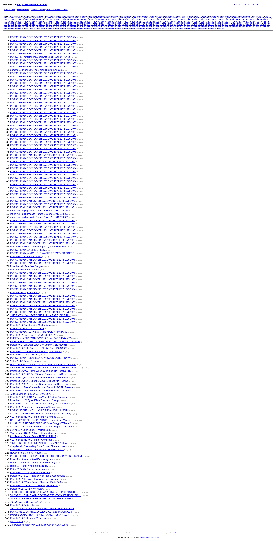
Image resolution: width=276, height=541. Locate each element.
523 (123, 26)
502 (50, 26)
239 (205, 19)
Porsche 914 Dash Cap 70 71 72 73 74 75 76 (33, 335)
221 (143, 19)
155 (183, 18)
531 (150, 26)
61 (158, 16)
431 (71, 25)
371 (130, 23)
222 (147, 19)
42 (109, 16)
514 (92, 26)
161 (204, 18)
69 (179, 16)
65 (168, 16)
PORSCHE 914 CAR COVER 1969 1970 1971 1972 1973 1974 (42, 161)
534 (161, 26)
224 (154, 19)
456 (157, 25)
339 (19, 23)
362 (99, 23)
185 (19, 19)
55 (143, 16)
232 (181, 19)
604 (137, 28)
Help (235, 5)
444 (116, 25)
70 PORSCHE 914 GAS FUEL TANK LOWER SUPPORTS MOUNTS (45, 492)
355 (74, 23)
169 (232, 18)
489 (5, 26)
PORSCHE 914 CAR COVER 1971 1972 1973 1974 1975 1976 (42, 155)
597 (112, 28)
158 (194, 18)
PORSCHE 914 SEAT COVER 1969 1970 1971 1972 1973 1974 (43, 37)
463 (181, 25)
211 (109, 19)
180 (270, 18)
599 (119, 28)
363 (102, 23)
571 (23, 28)
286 (102, 21)
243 (219, 19)
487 (264, 25)
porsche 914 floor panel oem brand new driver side (36, 70)
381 (164, 23)
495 (26, 26)
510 (78, 26)
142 (138, 18)
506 (64, 26)
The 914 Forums (23, 10)
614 (171, 28)
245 (226, 19)
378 (154, 23)
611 (161, 28)
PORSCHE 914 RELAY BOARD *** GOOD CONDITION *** (40, 358)
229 (171, 19)
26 (68, 16)
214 (119, 19)
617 (181, 28)
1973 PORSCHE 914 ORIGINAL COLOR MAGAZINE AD (39, 443)
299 (147, 21)
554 (230, 26)
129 (94, 18)
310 (185, 21)
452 (143, 25)
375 (143, 23)
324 (233, 21)
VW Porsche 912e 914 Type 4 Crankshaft (31, 440)
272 (54, 21)
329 (250, 21)
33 (86, 16)
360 (92, 23)
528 (140, 26)
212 (112, 19)
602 (130, 28)
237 (199, 19)
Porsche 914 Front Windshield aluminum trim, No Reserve (39, 390)
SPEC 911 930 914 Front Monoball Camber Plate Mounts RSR (42, 508)
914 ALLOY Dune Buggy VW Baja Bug (30, 430)
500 (43, 26)
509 (74, 26)
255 (261, 19)
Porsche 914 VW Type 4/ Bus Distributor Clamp (34, 400)
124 (76, 18)
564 (264, 26)
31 (81, 16)
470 (206, 25)
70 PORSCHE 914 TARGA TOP (26, 502)
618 (185, 28)
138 (125, 18)
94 (244, 16)
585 (71, 28)
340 (23, 23)
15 (39, 16)
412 (5, 25)
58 (150, 16)
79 (205, 16)
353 (68, 23)
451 (140, 25)
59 (153, 16)
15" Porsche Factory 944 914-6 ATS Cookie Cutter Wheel (39, 525)
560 (250, 26)
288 (109, 21)
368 (119, 23)
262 (19, 21)
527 (136, 26)
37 (96, 16)
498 (37, 26)
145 (149, 18)
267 (37, 21)
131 (100, 18)
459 (168, 25)
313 (195, 21)
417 (23, 25)
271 (50, 21)
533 (157, 26)
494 (23, 26)
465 (188, 25)
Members (248, 5)
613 (167, 28)
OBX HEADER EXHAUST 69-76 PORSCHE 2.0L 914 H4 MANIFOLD (46, 367)
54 (140, 16)
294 (130, 21)
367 (116, 23)
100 (259, 16)
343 (33, 23)
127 (87, 18)
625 (209, 28)
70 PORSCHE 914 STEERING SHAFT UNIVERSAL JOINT (40, 498)
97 (251, 16)
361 (95, 23)
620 (192, 28)
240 (209, 19)
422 (40, 25)
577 (43, 28)
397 (219, 23)
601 (126, 28)
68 (176, 16)
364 (106, 23)
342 (30, 23)
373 (137, 23)
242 (216, 19)
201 (74, 19)
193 (47, 19)
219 (136, 19)
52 (135, 16)
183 (12, 19)
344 (37, 23)
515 (95, 26)
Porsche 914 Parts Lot (21, 505)
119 (59, 18)
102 (266, 16)
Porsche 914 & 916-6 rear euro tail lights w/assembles (37, 476)
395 (212, 23)
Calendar (256, 5)
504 (57, 26)
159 (197, 18)
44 (114, 16)
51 (132, 16)
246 (230, 19)
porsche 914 (16, 521)
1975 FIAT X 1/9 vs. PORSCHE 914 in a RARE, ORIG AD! (40, 315)
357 (81, 23)
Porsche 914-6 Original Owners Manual (30, 472)
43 (112, 16)
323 (230, 21)
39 (101, 16)
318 (212, 21)
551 (219, 26)
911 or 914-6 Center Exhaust (24, 361)
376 (147, 23)
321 (223, 21)
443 (112, 25)
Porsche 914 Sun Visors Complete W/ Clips (32, 407)
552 (223, 26)
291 (119, 21)
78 (202, 16)
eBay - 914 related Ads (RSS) (32, 4)
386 (181, 23)
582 (61, 28)
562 (257, 26)
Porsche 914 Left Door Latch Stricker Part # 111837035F (39, 345)
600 (123, 28)
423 (43, 25)
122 (69, 18)
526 (133, 26)
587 (78, 28)
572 (26, 28)
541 (185, 26)
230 (174, 19)
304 (164, 21)
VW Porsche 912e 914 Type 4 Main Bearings (33, 417)
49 (127, 16)
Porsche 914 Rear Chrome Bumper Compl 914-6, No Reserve (41, 387)
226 (161, 19)
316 (205, 21)
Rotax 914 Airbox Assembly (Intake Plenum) (32, 462)
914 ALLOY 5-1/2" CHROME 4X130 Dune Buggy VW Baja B (41, 426)
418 (26, 25)
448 (130, 25)
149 (163, 18)
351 (61, 23)
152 (173, 18)
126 (83, 18)
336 (9, 23)
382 (168, 23)
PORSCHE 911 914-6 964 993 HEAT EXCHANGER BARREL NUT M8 (46, 456)
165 (218, 18)
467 (195, 25)
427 (57, 25)
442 (109, 25)
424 (47, 25)
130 (97, 18)
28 (73, 16)
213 (116, 19)
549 (212, 26)
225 (157, 19)
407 (254, 23)
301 (154, 21)
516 (98, 26)
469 (202, 25)
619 (188, 28)
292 (123, 21)
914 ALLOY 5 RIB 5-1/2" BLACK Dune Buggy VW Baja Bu (40, 413)
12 (31, 16)
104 (9, 18)
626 (212, 28)
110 (30, 18)
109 (26, 18)
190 (37, 19)
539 (178, 26)
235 (192, 19)
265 (30, 21)
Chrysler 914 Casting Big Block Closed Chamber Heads (38, 446)
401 (233, 23)
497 (33, 26)
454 (150, 25)
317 (209, 21)
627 (216, 28)
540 (181, 26)
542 (188, 26)
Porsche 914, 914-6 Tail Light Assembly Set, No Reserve (39, 377)
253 (254, 19)
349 (54, 23)
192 (43, 19)
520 (112, 26)
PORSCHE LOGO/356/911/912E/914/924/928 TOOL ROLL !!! (41, 512)
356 (78, 23)
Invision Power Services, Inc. (149, 537)
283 (92, 21)
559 (247, 26)
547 (205, 26)
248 (236, 19)
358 (85, 23)
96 (249, 16)
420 (33, 25)
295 (133, 21)
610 (157, 28)
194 (50, 19)
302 (157, 21)
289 (112, 21)
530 (147, 26)
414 (12, 25)
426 (54, 25)
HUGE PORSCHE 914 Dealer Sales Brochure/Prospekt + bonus (43, 364)
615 (174, 28)
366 (112, 23)
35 (91, 16)
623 (202, 28)
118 (56, 18)
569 (16, 28)
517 (102, 26)
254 (257, 19)
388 (188, 23)
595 (106, 28)
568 (12, 28)
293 (126, 21)
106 (16, 18)
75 (194, 16)
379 (157, 23)
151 (169, 18)
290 (116, 21)
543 (192, 26)
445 (119, 25)
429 (64, 25)
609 (154, 28)
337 (12, 23)
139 (128, 18)
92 (238, 16)
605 (140, 28)
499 (40, 26)
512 (85, 26)
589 (85, 28)
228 (167, 19)
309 (181, 21)
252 (250, 19)
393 (206, 23)
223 (150, 19)
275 (64, 21)
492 (16, 26)
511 (81, 26)
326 (240, 21)
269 (43, 21)
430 (68, 25)
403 (240, 23)
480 (240, 25)
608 (150, 28)
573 (30, 28)
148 (159, 18)
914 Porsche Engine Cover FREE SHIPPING (33, 436)
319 (216, 21)
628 (219, 28)
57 (148, 16)
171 (238, 18)
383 (171, 23)
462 (178, 25)
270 (47, 21)
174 (249, 18)
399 (226, 23)
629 (223, 28)
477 (230, 25)
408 (257, 23)
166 (221, 18)
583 (64, 28)
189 (33, 19)
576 (40, 28)
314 (199, 21)
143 (142, 18)
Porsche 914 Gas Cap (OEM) (25, 354)
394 (209, 23)
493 (19, 26)
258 (5, 21)
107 (19, 18)
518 (105, 26)
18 (47, 16)
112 (36, 18)
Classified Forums (38, 10)
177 (259, 18)
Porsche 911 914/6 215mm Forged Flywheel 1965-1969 (38, 246)
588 (81, 28)
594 (102, 28)
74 (192, 16)
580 (54, 28)
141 (135, 18)
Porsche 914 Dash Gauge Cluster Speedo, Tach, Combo (39, 403)
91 (236, 16)
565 (268, 26)
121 (66, 18)
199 (68, 19)
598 (116, 28)
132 (104, 18)
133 (107, 18)
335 (5, 23)
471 (209, 25)
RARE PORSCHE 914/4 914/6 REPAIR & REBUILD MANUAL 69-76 (45, 341)
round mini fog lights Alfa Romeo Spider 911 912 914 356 (39, 210)
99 (256, 16)
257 (268, 19)
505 (61, 26)
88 (228, 16)
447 (126, 25)
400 (230, 23)
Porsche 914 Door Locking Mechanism (30, 325)
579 (50, 28)
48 (124, 16)
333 (264, 21)
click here (178, 533)
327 (243, 21)
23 (60, 16)
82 (212, 16)
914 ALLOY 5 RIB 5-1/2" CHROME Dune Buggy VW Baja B (40, 423)
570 (19, 28)
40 (104, 16)
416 (19, 25)
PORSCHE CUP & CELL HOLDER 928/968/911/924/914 (39, 410)
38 (99, 16)
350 (57, 23)
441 (106, 25)
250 (243, 19)
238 (202, 19)
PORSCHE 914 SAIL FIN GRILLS (27, 250)
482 (247, 25)
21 (55, 16)
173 (245, 18)
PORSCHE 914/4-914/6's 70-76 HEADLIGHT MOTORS (38, 332)
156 (187, 18)
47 (122, 16)
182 (9, 19)
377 (150, 23)
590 (88, 28)
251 (247, 19)
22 (57, 16)
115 (46, 18)
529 (143, 26)
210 (106, 19)
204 (85, 19)
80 (207, 16)
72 (187, 16)
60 (156, 16)
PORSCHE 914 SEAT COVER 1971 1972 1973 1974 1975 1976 (43, 40)
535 (164, 26)
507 (68, 26)
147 (156, 18)
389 (192, 23)
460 (171, 25)
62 (161, 16)
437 (92, 25)
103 (5, 18)
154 (180, 18)
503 (54, 26)
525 (130, 26)
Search (241, 5)
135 (114, 18)
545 (199, 26)
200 (71, 19)
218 (133, 19)
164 (214, 18)
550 (216, 26)
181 (5, 19)
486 (261, 25)
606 (143, 28)
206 (92, 19)
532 (154, 26)
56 (145, 16)
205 (88, 19)
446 (123, 25)
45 (117, 16)
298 (143, 21)
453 (147, 25)
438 (95, 25)
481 (244, 25)
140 (132, 18)
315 (202, 21)
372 (133, 23)
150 (166, 18)
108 (23, 18)
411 (268, 23)
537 (171, 26)
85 (220, 16)
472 (212, 25)
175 (252, 18)
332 (261, 21)
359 (88, 23)
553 (226, 26)
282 (88, 21)
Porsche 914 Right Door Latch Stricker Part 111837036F (38, 348)
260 (12, 21)
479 (237, 25)
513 (88, 26)
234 (188, 19)
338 (16, 23)
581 (57, 28)
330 (254, 21)
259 (9, 21)
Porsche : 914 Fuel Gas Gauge (26, 266)
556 (236, 26)
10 (26, 16)
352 (64, 23)
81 (210, 16)
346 (43, 23)
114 (43, 18)
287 (106, 21)
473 (216, 25)
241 (212, 19)
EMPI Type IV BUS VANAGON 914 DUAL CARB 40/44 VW (40, 338)
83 (215, 16)
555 (233, 26)
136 (118, 18)
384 (175, 23)
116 (49, 18)
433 (78, 25)
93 (241, 16)
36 (93, 16)
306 (171, 21)
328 (247, 21)
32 (83, 16)
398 (223, 23)
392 (202, 23)
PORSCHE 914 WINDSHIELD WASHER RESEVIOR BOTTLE (42, 253)
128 (90, 18)
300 (150, 21)
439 (99, 25)
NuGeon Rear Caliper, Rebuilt (25, 453)
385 (178, 23)
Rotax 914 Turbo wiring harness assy (29, 466)
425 (50, 25)
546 (202, 26)
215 (123, 19)
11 (29, 16)
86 (223, 16)
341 (26, 23)
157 (190, 18)
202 (78, 19)
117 (53, 18)
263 (23, 21)
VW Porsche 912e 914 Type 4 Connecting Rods (34, 433)
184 (16, 19)
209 (102, 19)
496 (30, 26)
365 (109, 23)
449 (133, 25)
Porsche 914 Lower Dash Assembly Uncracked (34, 485)
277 (71, 21)
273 (57, 21)
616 (178, 28)
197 (61, 19)
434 (81, 25)
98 (254, 16)
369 (123, 23)
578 (47, 28)
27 (70, 16)
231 (178, 19)
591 (92, 28)
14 (37, 16)
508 (71, 26)
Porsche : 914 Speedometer (24, 292)
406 (250, 23)
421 (37, 25)
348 (50, 23)
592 (95, 28)
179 (266, 18)
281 (85, 21)
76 (197, 16)
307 (175, 21)
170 (235, 18)
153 (176, 18)
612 (164, 28)
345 (40, 23)
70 (181, 16)
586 (74, 28)
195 (54, 19)
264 (26, 21)
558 (243, 26)
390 (195, 23)
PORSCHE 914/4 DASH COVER (27, 328)
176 (256, 18)
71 (184, 16)
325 (236, 21)
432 (74, 25)
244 (223, 19)
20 (52, 16)
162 (207, 18)
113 (39, 18)
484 (254, 25)
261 (16, 21)
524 (126, 26)
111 (33, 18)
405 (247, 23)
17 (44, 16)
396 (216, 23)
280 (81, 21)
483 (250, 25)
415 (16, 25)
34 (88, 16)
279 (78, 21)
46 (119, 16)
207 (95, 19)
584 (68, 28)
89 (231, 16)
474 (219, 25)
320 (219, 21)
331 (257, 21)
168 (228, 18)
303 (161, 21)
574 (33, 28)
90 (233, 16)
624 (205, 28)
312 (192, 21)
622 (199, 28)
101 (263, 16)
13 (34, 16)
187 (26, 19)
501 (47, 26)
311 (188, 21)
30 (78, 16)
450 (137, 25)
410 (264, 23)
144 (145, 18)
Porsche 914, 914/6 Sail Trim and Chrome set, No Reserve (40, 374)
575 (37, 28)
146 (152, 18)
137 (121, 18)
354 (71, 23)
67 (174, 16)
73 (189, 16)
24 (62, 16)
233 (185, 19)
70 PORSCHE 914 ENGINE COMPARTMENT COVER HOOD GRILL (45, 495)
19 (49, 16)
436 (88, 25)
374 (140, 23)
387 (185, 23)
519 (109, 26)
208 (99, 19)
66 (171, 16)
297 (140, 21)
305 (168, 21)
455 (154, 25)
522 (119, 26)
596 (109, 28)
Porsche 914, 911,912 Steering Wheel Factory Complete (39, 397)
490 (9, 26)
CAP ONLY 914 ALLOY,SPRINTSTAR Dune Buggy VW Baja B (42, 420)
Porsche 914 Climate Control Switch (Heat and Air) (36, 351)
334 (268, 21)
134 (111, 18)
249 (240, 19)
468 (199, 25)
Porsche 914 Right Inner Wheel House (29, 518)
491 (12, 26)
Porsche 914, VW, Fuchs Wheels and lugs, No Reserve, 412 (40, 371)
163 (211, 18)
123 (73, 18)
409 (261, 23)
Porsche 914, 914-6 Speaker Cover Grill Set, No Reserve (39, 381)
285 (99, 21)
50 (130, 16)
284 (95, 21)
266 (33, 21)
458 (164, 25)
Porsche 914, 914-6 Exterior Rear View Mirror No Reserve (39, 384)
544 (195, 26)
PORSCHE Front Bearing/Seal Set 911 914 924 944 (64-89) (40, 57)
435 (85, 25)
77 (200, 16)
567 (9, 28)
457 (161, 25)
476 (226, 25)
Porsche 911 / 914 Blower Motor (26, 489)
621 (195, 28)
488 (268, 25)
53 (137, 16)
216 (126, 19)
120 (63, 18)
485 (257, 25)
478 (233, 25)
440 (102, 25)
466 (192, 25)
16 (42, 16)
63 (163, 16)
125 (80, 18)
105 (12, 18)
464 (185, 25)
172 (242, 18)
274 (61, 21)
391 (199, 23)
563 (261, 26)
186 (23, 19)
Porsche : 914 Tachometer (23, 269)
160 (201, 18)
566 (5, 28)
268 (40, 21)
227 (164, 19)
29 (75, 16)
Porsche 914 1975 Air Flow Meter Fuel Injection (34, 479)
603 (133, 28)
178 (263, 18)
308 (178, 21)
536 (167, 26)
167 (225, 18)
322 (226, 21)
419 (30, 25)
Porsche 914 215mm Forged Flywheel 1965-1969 (35, 482)
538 (174, 26)
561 (254, 26)
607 (147, 28)
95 (246, 16)
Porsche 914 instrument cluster (26, 256)
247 (233, 19)
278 (74, 21)
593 (99, 28)
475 (223, 25)
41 (106, 16)
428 (61, 25)
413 (9, 25)
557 (240, 26)
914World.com (9, 10)
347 (47, 23)
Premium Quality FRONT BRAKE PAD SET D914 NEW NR (40, 515)
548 (209, 26)
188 (30, 19)
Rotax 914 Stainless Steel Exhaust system (31, 459)
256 (264, 19)
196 (57, 19)
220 (140, 19)
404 (244, 23)
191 (40, 19)
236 (195, 19)
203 (81, 19)
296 (137, 21)
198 (64, 19)
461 (175, 25)
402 (237, 23)
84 (218, 16)
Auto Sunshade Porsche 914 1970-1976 (30, 394)
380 (161, 23)
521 (116, 26)
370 (126, 23)
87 (225, 16)
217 (130, 19)
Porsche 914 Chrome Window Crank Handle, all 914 (37, 449)
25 (65, 16)
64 (166, 16)
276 (68, 21)
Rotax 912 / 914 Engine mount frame (28, 469)
